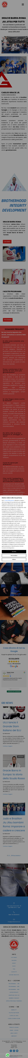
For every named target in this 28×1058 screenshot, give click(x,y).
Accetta (14, 551)
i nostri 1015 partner (9, 500)
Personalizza (14, 555)
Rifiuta (14, 559)
